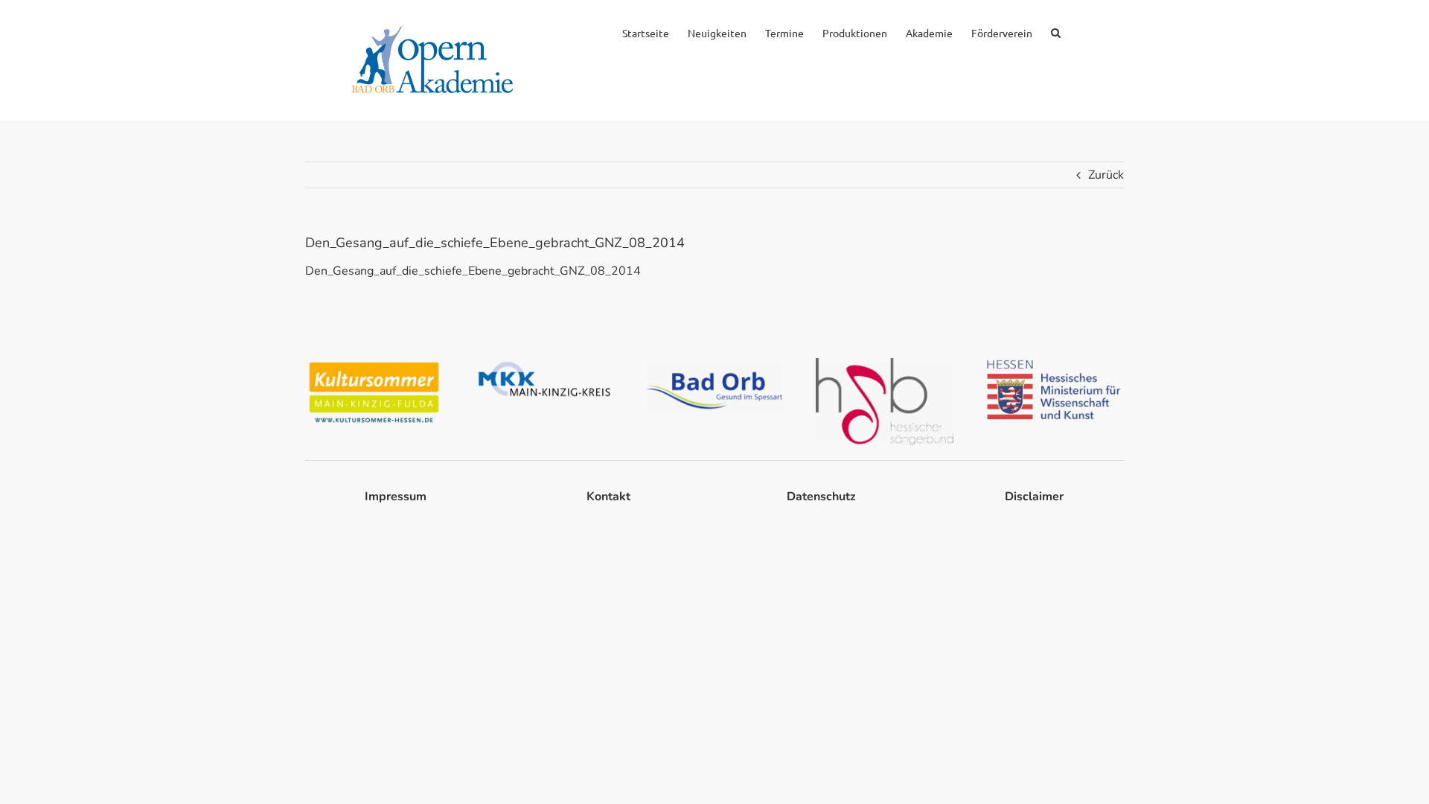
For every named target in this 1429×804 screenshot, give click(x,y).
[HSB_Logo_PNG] (884, 364)
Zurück (1106, 175)
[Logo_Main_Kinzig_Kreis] (544, 364)
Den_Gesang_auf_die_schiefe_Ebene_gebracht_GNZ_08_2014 (473, 271)
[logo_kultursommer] (374, 364)
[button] (1056, 31)
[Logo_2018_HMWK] (1055, 364)
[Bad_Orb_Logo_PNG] (715, 364)
